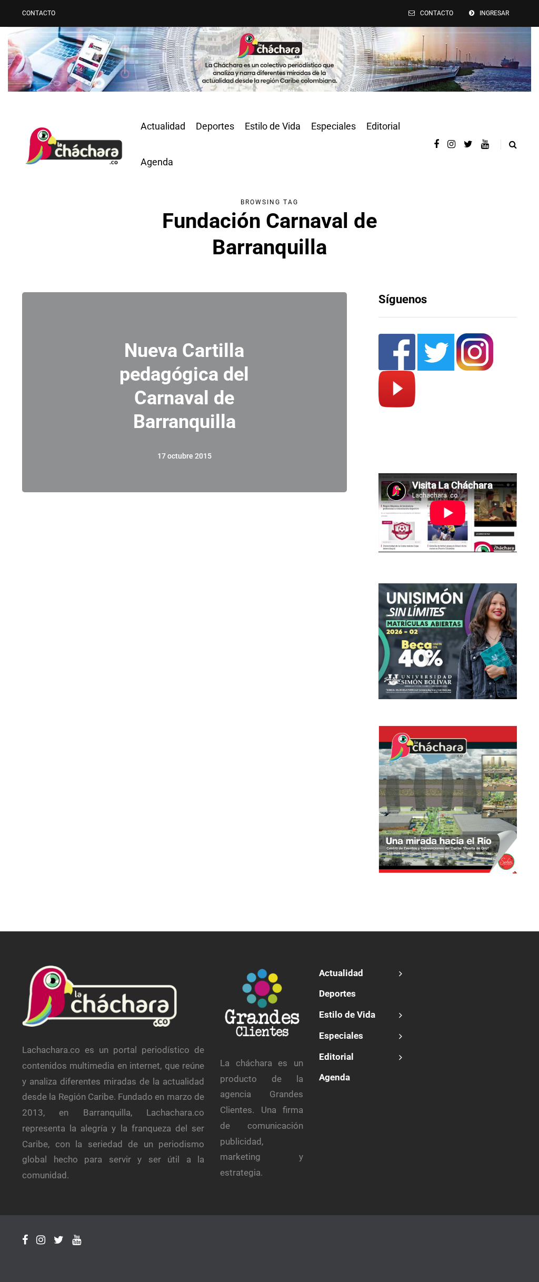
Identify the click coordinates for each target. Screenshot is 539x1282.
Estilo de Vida (273, 126)
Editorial (383, 126)
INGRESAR (494, 13)
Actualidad (163, 126)
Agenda (157, 161)
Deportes (215, 126)
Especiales (333, 126)
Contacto (38, 13)
